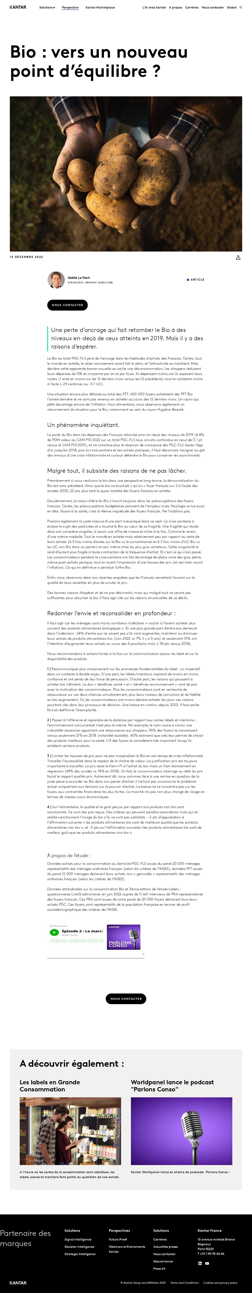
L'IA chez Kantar (154, 7)
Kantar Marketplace (100, 7)
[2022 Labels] (70, 1131)
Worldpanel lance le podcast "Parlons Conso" (172, 1086)
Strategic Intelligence (80, 1254)
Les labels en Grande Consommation (50, 1086)
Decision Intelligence (79, 1247)
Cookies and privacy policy (220, 1283)
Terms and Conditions (184, 1283)
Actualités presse (165, 1247)
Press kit (159, 1268)
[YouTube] (200, 1264)
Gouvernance (163, 1261)
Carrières (191, 7)
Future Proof (118, 1239)
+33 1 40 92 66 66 (212, 1253)
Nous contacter (213, 7)
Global (232, 7)
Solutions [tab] (46, 7)
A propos (175, 7)
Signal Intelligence (78, 1239)
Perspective (70, 7)
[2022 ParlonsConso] (181, 1131)
